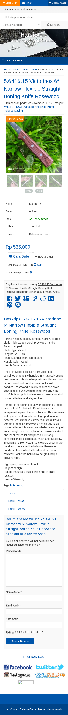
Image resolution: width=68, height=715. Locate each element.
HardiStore (34, 34)
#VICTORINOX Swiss (26, 69)
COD (35, 272)
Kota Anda (12, 618)
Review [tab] (11, 493)
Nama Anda (13, 592)
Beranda (8, 69)
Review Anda (13, 551)
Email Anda (12, 605)
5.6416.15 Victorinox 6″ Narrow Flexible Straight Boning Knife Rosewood (32, 88)
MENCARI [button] (55, 25)
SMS (39, 264)
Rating (10, 632)
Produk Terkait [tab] (15, 500)
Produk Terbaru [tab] (16, 508)
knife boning (16, 485)
